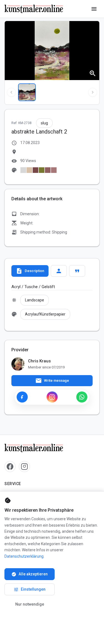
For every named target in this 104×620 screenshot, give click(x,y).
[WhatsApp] (81, 397)
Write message (52, 380)
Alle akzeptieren (29, 574)
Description (30, 271)
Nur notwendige (29, 604)
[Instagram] (52, 397)
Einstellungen (29, 589)
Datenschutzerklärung (24, 556)
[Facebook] (22, 397)
